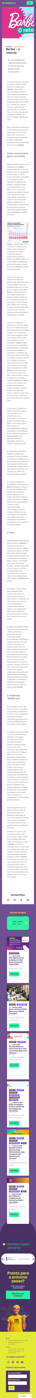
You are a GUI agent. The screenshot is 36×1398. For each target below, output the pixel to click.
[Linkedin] (13, 1362)
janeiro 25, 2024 (17, 1194)
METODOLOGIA (22, 1004)
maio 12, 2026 (16, 956)
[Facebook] (17, 1362)
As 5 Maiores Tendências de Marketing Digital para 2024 (16, 1199)
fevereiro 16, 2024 (17, 1103)
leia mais (14, 974)
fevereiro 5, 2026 (17, 1007)
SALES (24, 1143)
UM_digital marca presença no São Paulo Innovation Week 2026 (16, 961)
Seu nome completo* (14, 1373)
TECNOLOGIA (13, 1100)
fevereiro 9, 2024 (17, 1146)
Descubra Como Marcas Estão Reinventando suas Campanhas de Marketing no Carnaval (17, 1153)
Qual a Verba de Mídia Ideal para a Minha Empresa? (18, 1011)
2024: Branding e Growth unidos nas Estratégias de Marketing (16, 1108)
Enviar (12, 1388)
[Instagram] (8, 1362)
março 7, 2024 (16, 1045)
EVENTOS (12, 1042)
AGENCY (12, 1004)
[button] (8, 900)
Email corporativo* (14, 1380)
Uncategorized (14, 953)
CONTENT (20, 1090)
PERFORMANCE (14, 1097)
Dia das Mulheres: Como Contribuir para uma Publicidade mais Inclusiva (18, 1050)
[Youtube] (22, 1362)
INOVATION (21, 1042)
